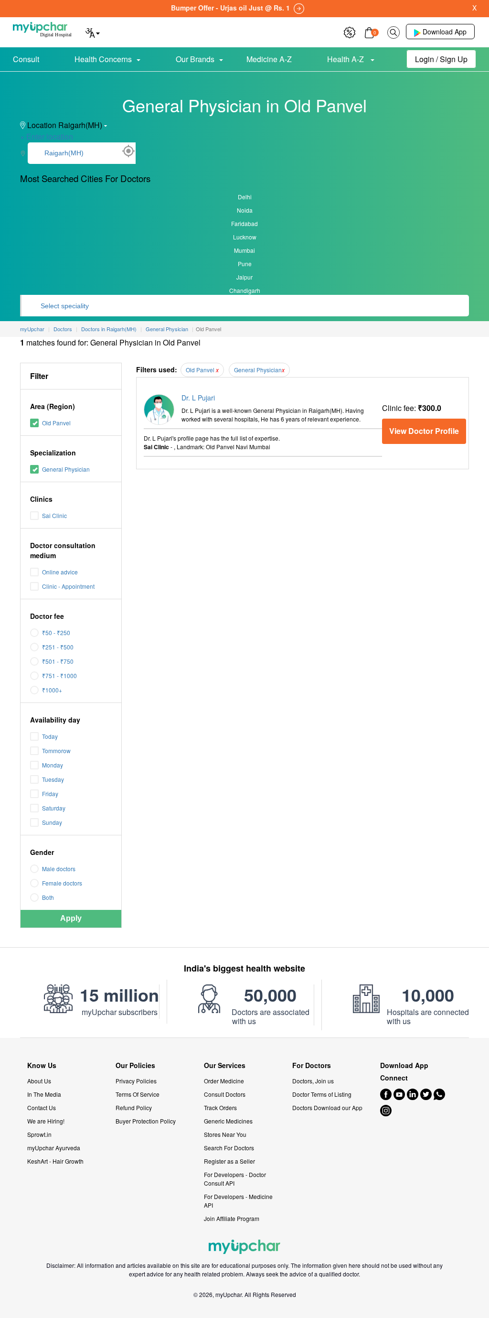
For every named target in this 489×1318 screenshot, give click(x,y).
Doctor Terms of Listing (321, 1094)
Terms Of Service (137, 1094)
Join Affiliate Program (231, 1218)
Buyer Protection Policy (146, 1121)
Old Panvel (56, 423)
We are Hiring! (45, 1121)
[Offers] (349, 31)
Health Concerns (103, 59)
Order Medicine (224, 1081)
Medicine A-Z (269, 59)
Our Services (224, 1065)
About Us (39, 1081)
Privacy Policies (136, 1081)
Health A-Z (346, 59)
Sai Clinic (54, 515)
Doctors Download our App (327, 1107)
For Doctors (311, 1065)
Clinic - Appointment (68, 586)
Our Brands (195, 59)
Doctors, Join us (313, 1081)
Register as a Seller (229, 1161)
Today (50, 736)
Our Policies (135, 1065)
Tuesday (53, 779)
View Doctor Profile (424, 430)
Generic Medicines (228, 1121)
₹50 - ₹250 (56, 632)
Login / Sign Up (441, 59)
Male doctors (58, 868)
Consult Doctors (224, 1094)
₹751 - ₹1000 (59, 675)
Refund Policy (134, 1107)
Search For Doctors (229, 1148)
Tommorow (56, 750)
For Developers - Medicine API (238, 1200)
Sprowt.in (39, 1134)
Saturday (53, 808)
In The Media (44, 1094)
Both (48, 897)
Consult (26, 59)
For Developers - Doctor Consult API (235, 1178)
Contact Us (41, 1107)
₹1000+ (52, 690)
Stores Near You (225, 1134)
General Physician (66, 469)
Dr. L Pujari (198, 397)
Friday (50, 793)
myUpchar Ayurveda (53, 1148)
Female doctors (62, 883)
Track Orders (220, 1107)
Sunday (52, 822)
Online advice (60, 572)
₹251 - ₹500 (58, 647)
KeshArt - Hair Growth (55, 1161)
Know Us (41, 1065)
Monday (52, 765)
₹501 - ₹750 (58, 661)
